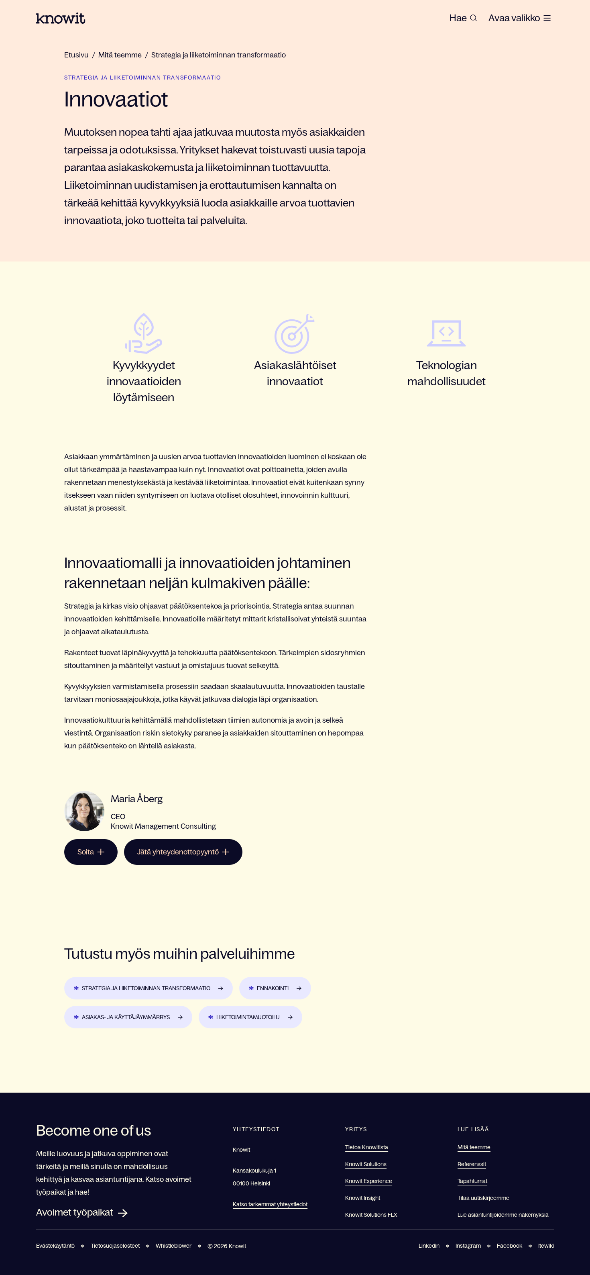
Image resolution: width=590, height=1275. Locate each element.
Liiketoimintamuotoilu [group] (248, 1017)
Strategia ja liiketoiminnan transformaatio (218, 55)
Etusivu (76, 55)
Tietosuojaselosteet (115, 1245)
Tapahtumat (472, 1181)
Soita (85, 852)
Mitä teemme (120, 55)
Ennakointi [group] (273, 988)
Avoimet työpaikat (74, 1212)
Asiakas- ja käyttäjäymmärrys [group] (126, 1017)
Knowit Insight (362, 1198)
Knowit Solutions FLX (371, 1215)
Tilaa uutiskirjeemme (483, 1198)
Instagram (468, 1245)
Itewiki (546, 1245)
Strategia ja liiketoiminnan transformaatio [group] (146, 988)
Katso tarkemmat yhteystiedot (270, 1204)
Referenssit (472, 1164)
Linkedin (429, 1245)
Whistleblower (173, 1245)
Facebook (509, 1245)
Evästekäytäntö (55, 1245)
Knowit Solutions (366, 1164)
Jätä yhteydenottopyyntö (178, 852)
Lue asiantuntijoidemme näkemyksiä (503, 1215)
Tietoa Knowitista (366, 1147)
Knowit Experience (368, 1181)
